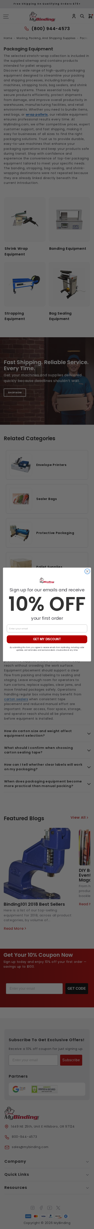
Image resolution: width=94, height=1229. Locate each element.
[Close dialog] (87, 571)
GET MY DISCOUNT (47, 639)
